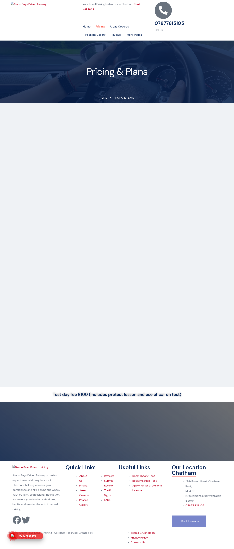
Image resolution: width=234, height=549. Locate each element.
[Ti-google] (35, 520)
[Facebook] (17, 520)
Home (86, 26)
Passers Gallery (95, 34)
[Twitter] (26, 520)
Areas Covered (119, 26)
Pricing (100, 26)
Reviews (116, 34)
